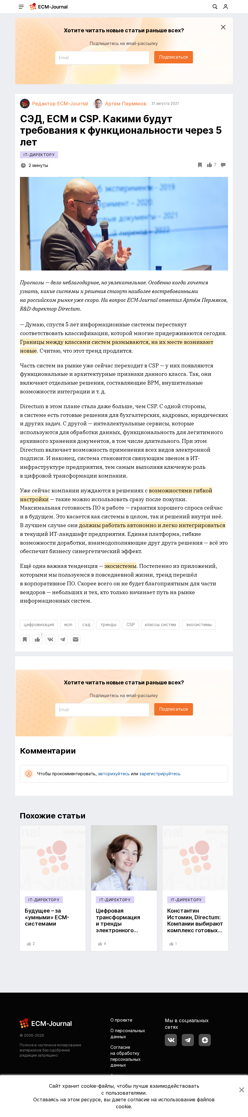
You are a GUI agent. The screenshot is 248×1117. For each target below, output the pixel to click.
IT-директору (39, 154)
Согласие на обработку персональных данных (125, 1056)
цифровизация (39, 624)
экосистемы (199, 624)
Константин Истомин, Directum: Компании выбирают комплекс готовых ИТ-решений (195, 923)
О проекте (121, 1020)
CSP (130, 624)
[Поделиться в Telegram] (63, 639)
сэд (86, 624)
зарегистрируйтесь (160, 773)
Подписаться (173, 56)
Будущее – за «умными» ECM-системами (47, 917)
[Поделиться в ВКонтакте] (50, 639)
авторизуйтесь (114, 773)
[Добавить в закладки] (25, 639)
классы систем (160, 624)
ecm (68, 624)
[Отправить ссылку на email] (75, 639)
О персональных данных (127, 1033)
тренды (108, 624)
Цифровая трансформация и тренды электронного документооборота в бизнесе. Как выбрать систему (122, 930)
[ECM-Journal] (46, 1022)
